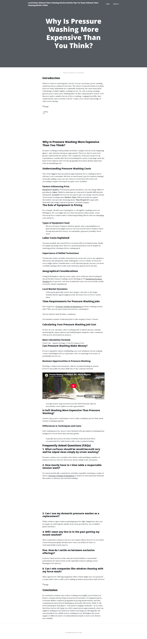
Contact (116, 4)
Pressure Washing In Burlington (68, 306)
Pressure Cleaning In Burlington (61, 476)
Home (108, 4)
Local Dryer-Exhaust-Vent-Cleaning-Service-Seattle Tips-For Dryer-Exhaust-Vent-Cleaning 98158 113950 (63, 4)
